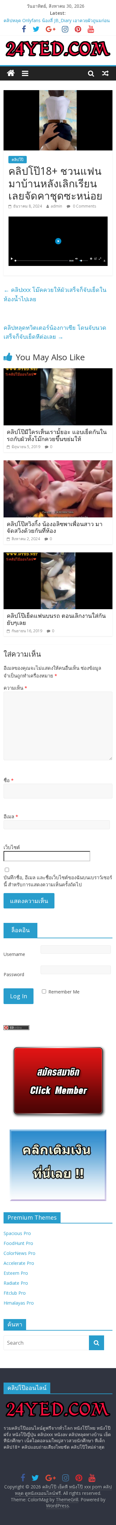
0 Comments (84, 206)
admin (56, 206)
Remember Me (64, 992)
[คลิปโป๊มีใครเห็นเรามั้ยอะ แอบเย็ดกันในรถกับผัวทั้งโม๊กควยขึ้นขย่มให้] (58, 372)
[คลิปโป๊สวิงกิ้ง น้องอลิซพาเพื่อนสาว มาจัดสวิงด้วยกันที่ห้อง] (58, 464)
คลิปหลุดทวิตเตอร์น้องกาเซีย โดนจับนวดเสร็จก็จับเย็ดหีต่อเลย (55, 332)
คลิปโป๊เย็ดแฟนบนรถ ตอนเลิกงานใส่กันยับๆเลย (56, 619)
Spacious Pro (17, 1233)
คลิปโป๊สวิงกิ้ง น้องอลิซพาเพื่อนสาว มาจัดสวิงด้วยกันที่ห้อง (54, 527)
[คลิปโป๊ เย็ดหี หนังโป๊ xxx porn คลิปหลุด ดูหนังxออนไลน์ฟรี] (11, 73)
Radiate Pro (16, 1283)
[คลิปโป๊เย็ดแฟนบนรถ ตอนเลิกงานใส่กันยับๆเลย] (58, 556)
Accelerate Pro (19, 1263)
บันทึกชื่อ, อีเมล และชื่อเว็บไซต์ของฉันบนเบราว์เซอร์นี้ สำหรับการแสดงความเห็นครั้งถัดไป (58, 881)
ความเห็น (15, 688)
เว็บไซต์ (12, 847)
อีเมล (11, 816)
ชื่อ (9, 780)
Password (14, 974)
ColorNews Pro (19, 1253)
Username (14, 954)
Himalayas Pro (19, 1303)
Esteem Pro (16, 1273)
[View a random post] (105, 73)
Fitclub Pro (15, 1293)
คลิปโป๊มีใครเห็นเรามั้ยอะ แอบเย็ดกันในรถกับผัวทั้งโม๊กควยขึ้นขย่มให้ (57, 435)
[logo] (58, 1402)
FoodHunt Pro (18, 1243)
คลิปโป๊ (18, 159)
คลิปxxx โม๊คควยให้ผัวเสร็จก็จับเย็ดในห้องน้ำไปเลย (55, 294)
